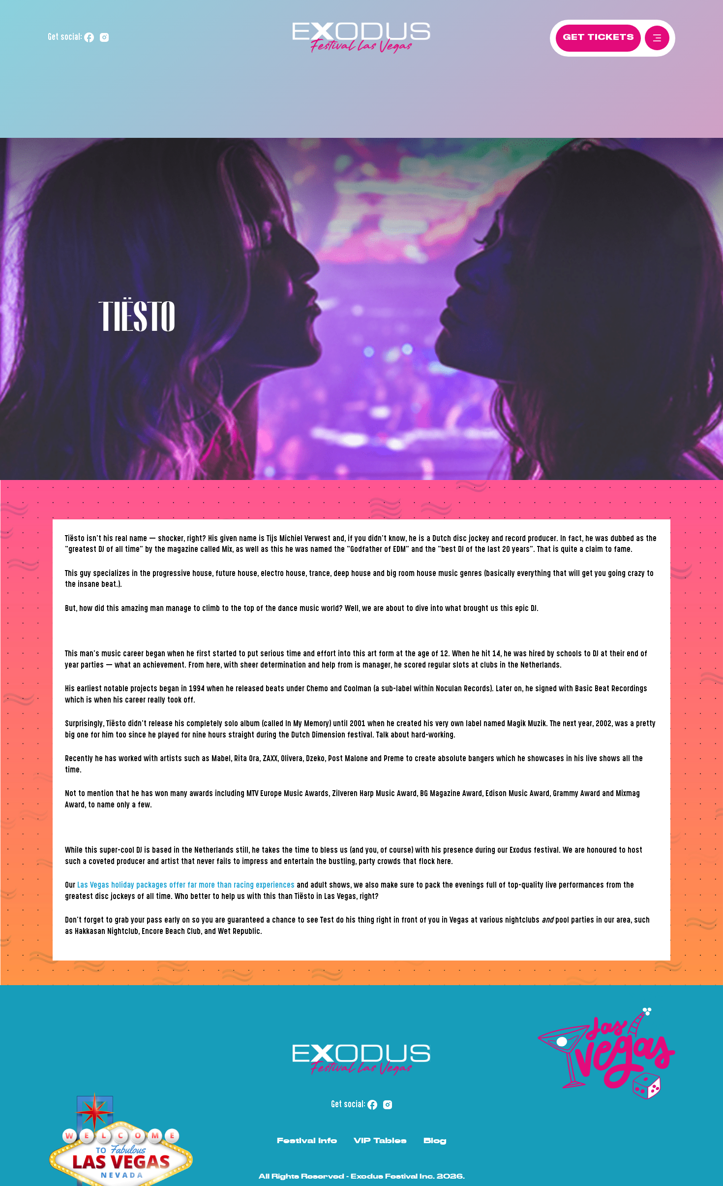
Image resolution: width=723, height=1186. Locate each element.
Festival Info (307, 1140)
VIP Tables (380, 1140)
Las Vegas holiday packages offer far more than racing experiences (186, 886)
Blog (435, 1140)
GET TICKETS (598, 37)
